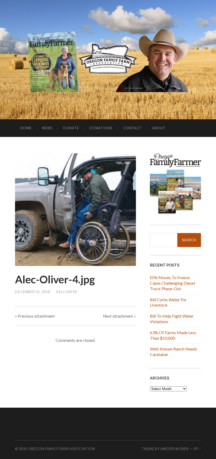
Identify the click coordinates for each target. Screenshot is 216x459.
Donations (101, 128)
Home (26, 128)
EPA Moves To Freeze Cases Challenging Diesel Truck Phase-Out (172, 283)
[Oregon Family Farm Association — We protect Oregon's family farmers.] (108, 59)
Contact (132, 128)
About (159, 128)
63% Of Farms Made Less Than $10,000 (173, 335)
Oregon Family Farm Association (61, 449)
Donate (71, 128)
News (47, 128)
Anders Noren (174, 449)
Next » (119, 316)
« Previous (35, 316)
